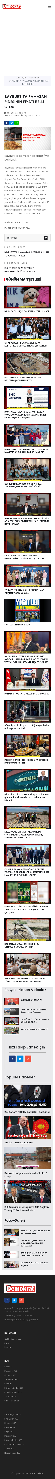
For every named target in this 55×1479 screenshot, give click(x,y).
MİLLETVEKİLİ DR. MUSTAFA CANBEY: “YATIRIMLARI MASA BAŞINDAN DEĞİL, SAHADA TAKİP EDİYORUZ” (23, 834)
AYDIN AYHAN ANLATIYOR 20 (34, 1029)
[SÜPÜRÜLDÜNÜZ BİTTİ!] (11, 1001)
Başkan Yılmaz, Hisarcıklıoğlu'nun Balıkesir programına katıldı (26, 761)
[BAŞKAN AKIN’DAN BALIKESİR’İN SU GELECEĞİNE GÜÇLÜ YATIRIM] (27, 929)
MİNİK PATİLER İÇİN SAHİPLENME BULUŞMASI (26, 311)
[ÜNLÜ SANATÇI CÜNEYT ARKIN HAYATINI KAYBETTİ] (11, 1232)
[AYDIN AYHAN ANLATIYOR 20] (11, 1030)
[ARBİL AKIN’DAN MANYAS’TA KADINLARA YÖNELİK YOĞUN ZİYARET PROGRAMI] (27, 964)
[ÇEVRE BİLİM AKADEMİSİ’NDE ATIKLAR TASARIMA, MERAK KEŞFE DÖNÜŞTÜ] (27, 469)
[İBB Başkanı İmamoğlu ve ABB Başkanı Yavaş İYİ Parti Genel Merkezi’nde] (27, 1191)
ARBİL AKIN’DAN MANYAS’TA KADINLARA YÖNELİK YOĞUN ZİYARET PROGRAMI (24, 980)
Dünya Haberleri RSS (13, 1388)
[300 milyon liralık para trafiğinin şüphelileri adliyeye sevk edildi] (27, 711)
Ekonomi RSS (10, 1423)
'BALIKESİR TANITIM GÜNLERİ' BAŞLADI (34, 1264)
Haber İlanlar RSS (12, 1453)
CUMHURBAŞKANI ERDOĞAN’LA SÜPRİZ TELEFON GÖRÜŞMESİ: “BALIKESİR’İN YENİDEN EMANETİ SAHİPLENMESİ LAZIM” (27, 872)
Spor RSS (8, 1383)
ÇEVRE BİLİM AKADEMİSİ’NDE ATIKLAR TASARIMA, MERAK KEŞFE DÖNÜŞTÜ (23, 485)
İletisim (7, 1347)
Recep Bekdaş (37, 1473)
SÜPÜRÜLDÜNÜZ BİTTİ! (31, 1000)
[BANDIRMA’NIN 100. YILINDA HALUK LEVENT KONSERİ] (11, 1254)
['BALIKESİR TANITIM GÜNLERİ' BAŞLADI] (11, 1264)
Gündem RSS (10, 1375)
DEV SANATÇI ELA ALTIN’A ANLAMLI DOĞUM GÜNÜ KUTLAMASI (33, 1243)
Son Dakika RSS (11, 1379)
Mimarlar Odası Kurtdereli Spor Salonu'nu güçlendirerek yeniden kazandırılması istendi (26, 797)
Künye (7, 1343)
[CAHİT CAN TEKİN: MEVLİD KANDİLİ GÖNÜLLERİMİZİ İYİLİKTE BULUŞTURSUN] (27, 541)
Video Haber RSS (12, 1400)
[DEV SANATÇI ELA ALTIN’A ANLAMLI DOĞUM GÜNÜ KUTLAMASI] (11, 1241)
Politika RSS (9, 1427)
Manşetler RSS (10, 1371)
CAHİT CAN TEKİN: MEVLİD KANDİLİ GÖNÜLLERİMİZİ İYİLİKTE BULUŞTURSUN (24, 557)
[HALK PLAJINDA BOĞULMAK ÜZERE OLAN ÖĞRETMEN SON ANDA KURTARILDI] (11, 1011)
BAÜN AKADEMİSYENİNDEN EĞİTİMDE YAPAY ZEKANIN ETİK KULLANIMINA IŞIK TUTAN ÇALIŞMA (26, 909)
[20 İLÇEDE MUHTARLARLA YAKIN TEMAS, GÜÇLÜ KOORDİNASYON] (27, 575)
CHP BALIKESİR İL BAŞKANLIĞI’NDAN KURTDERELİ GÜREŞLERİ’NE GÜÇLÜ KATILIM (25, 344)
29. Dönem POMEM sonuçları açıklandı (27, 1112)
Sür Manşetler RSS (12, 1414)
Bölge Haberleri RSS (13, 1440)
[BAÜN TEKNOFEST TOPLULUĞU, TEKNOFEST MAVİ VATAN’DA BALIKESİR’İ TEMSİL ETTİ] (27, 434)
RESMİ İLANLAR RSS (13, 1392)
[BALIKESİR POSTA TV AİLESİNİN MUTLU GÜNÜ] (27, 679)
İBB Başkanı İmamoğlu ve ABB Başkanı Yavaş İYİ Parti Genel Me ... (26, 1208)
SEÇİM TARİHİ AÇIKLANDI (18, 1142)
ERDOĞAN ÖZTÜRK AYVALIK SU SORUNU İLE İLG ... (35, 1021)
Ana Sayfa (21, 77)
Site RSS (8, 1366)
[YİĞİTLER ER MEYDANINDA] (27, 610)
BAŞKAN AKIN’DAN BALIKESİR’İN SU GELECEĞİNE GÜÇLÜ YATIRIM (21, 945)
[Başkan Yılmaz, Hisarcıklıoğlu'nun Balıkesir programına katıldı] (27, 745)
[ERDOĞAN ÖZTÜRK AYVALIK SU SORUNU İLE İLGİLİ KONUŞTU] (11, 1020)
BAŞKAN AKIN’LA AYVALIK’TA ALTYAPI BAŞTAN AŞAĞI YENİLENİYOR (23, 379)
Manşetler (34, 77)
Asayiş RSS (9, 1448)
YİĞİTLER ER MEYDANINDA (17, 624)
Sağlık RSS (9, 1431)
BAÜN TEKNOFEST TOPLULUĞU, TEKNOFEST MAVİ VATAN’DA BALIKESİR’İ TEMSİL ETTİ (26, 451)
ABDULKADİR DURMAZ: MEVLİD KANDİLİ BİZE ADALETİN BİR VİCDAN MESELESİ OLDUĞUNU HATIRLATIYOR (26, 521)
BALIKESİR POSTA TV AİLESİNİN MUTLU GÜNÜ (27, 693)
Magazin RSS (10, 1435)
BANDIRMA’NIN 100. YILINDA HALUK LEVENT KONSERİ (34, 1254)
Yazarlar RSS (10, 1396)
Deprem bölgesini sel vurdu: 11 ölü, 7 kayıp (25, 1174)
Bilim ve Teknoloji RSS (14, 1444)
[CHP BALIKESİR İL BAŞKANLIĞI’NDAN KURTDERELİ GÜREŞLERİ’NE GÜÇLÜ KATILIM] (27, 328)
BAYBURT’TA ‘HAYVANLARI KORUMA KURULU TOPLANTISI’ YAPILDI (26, 251)
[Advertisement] (27, 42)
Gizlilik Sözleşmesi (12, 1339)
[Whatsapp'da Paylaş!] (16, 123)
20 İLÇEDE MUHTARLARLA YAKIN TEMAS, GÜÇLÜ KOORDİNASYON (24, 592)
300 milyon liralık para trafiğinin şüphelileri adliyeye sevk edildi (27, 727)
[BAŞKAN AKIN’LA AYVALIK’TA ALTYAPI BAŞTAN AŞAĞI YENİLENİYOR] (27, 362)
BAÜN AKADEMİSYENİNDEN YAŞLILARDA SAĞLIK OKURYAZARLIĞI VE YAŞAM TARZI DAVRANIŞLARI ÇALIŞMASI (25, 414)
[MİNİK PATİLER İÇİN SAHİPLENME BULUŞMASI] (27, 296)
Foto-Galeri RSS (11, 1418)
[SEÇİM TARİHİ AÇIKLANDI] (27, 1127)
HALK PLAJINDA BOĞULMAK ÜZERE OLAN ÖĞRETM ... (34, 1011)
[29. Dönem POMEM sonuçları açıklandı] (27, 1096)
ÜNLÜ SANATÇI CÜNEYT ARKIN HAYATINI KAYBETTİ (35, 1232)
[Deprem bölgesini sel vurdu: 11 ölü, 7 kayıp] (27, 1157)
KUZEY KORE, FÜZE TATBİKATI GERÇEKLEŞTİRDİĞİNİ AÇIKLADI (19, 267)
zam (26, 222)
